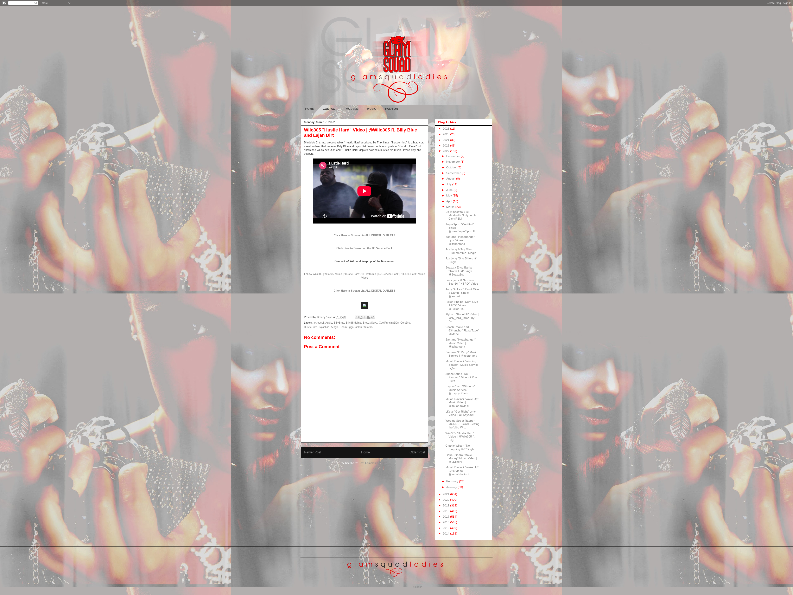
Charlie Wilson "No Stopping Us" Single (459, 447)
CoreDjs (405, 322)
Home (365, 452)
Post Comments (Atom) (373, 463)
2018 (446, 511)
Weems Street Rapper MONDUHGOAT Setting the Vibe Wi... (462, 424)
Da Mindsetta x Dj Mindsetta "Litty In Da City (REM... (460, 215)
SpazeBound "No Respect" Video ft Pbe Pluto (461, 377)
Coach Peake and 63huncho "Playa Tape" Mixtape (462, 330)
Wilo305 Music (333, 274)
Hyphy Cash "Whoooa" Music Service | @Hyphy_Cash (460, 390)
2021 (446, 494)
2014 (446, 533)
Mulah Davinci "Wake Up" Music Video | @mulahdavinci (461, 402)
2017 (446, 516)
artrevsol (318, 322)
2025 (446, 134)
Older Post (417, 452)
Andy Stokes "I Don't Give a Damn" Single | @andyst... (462, 292)
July (449, 184)
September (454, 173)
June (449, 190)
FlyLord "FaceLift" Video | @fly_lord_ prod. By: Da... (462, 318)
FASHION (391, 108)
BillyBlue (339, 322)
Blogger (417, 586)
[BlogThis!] (361, 317)
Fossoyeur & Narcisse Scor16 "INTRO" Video (461, 281)
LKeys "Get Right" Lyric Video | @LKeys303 (460, 413)
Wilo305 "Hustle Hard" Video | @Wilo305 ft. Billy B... (460, 437)
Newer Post (312, 452)
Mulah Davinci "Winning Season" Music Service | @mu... (461, 365)
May (449, 195)
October (452, 167)
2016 (446, 522)
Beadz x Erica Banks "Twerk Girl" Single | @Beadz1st (459, 271)
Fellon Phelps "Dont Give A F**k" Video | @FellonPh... (461, 305)
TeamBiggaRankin (351, 327)
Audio (328, 322)
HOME (309, 108)
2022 (446, 151)
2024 (446, 140)
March (450, 206)
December (453, 156)
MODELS (352, 108)
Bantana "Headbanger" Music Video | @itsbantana (460, 343)
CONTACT (330, 108)
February (452, 481)
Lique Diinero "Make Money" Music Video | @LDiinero (461, 458)
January (452, 487)
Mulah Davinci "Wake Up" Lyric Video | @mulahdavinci (461, 471)
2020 (446, 499)
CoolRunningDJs (389, 322)
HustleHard (310, 327)
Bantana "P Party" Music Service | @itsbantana (461, 353)
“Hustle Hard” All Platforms (360, 274)
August (451, 178)
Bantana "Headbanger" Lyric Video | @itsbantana (460, 240)
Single (334, 327)
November (453, 161)
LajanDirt (324, 327)
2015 (446, 528)
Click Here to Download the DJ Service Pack (364, 248)
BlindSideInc (353, 322)
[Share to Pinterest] (373, 317)
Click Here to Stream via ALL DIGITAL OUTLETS (364, 235)
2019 (446, 505)
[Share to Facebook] (369, 317)
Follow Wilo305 (313, 274)
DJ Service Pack (388, 274)
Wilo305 (368, 327)
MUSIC (371, 108)
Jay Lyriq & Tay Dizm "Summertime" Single (460, 251)
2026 (446, 128)
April (449, 201)
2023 (446, 145)
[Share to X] (365, 317)
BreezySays (370, 322)
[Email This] (357, 317)
